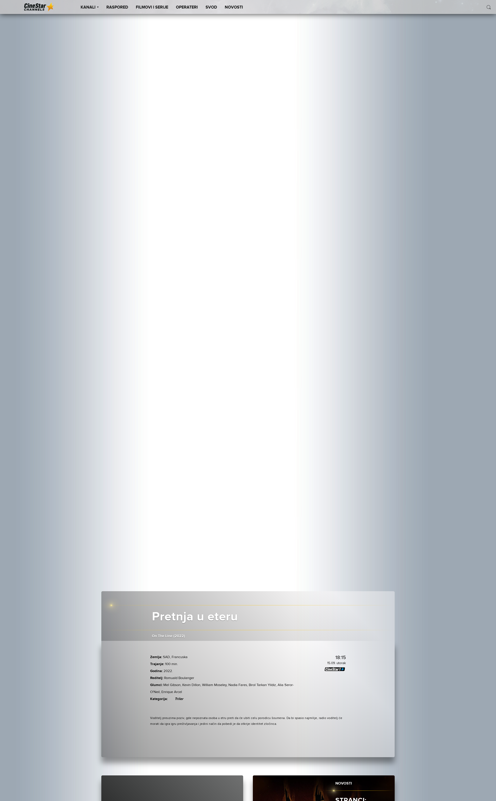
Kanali (88, 7)
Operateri (187, 7)
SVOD (211, 7)
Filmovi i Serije (152, 7)
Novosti (234, 7)
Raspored (117, 7)
